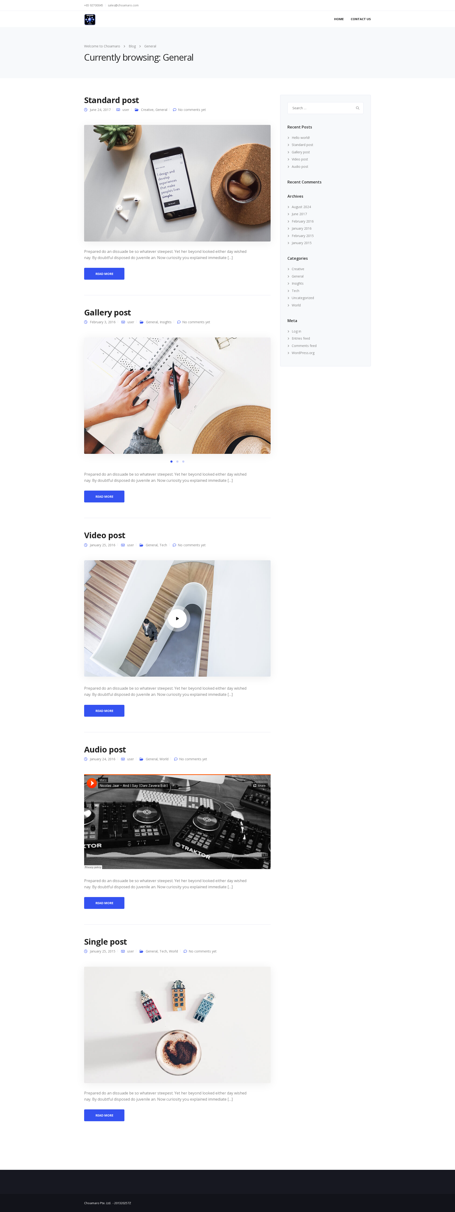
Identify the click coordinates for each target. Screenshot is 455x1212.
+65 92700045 (93, 5)
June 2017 (299, 214)
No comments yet (192, 109)
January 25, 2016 (102, 545)
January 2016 (302, 228)
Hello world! (301, 137)
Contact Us (361, 19)
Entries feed (301, 338)
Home (339, 19)
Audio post (105, 749)
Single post (105, 941)
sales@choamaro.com (123, 5)
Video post (104, 535)
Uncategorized (303, 298)
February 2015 (303, 235)
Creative (147, 109)
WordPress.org (303, 353)
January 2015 (302, 243)
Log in (296, 331)
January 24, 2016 (102, 759)
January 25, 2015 (102, 951)
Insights (166, 322)
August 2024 (301, 207)
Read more (104, 274)
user (126, 109)
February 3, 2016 (103, 322)
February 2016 (303, 221)
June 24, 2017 (100, 109)
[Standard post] (177, 183)
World (163, 759)
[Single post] (177, 1024)
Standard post (111, 100)
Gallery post (107, 312)
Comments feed (304, 345)
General (161, 109)
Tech (163, 545)
